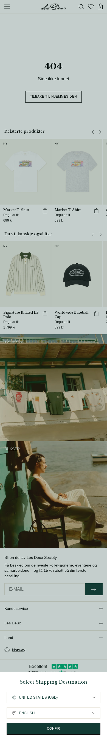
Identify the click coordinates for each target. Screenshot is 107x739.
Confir (53, 728)
